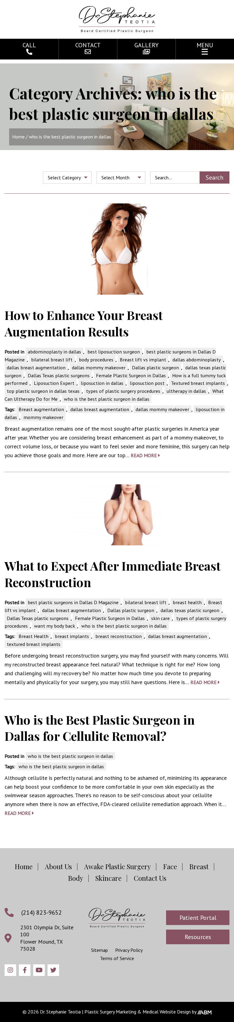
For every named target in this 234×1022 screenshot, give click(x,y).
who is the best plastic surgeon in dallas (106, 399)
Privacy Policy (129, 950)
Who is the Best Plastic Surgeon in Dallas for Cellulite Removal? (100, 728)
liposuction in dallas (102, 383)
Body (75, 878)
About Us (58, 866)
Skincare (108, 878)
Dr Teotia (117, 19)
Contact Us (150, 878)
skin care (160, 618)
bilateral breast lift (52, 360)
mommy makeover (43, 417)
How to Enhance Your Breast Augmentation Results (84, 323)
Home (18, 137)
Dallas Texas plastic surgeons (59, 375)
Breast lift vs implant (143, 360)
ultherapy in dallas (186, 391)
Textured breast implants (198, 383)
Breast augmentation (41, 409)
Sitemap (99, 950)
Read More (144, 455)
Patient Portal (197, 918)
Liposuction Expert (54, 383)
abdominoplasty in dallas (54, 352)
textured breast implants (33, 644)
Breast (199, 866)
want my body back (54, 626)
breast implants (72, 636)
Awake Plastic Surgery (117, 866)
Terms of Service (117, 958)
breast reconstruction (118, 636)
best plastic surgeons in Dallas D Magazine (73, 602)
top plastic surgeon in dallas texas (43, 391)
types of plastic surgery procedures (123, 391)
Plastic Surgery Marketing (110, 1012)
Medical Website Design (167, 1012)
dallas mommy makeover (99, 367)
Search (214, 177)
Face (170, 866)
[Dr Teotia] (117, 918)
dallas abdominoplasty (196, 360)
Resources (198, 937)
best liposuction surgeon (113, 352)
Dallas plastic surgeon (155, 367)
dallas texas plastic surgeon (190, 610)
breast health (187, 602)
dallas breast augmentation (36, 367)
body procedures (96, 360)
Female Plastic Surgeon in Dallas (131, 375)
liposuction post (147, 383)
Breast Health (33, 636)
